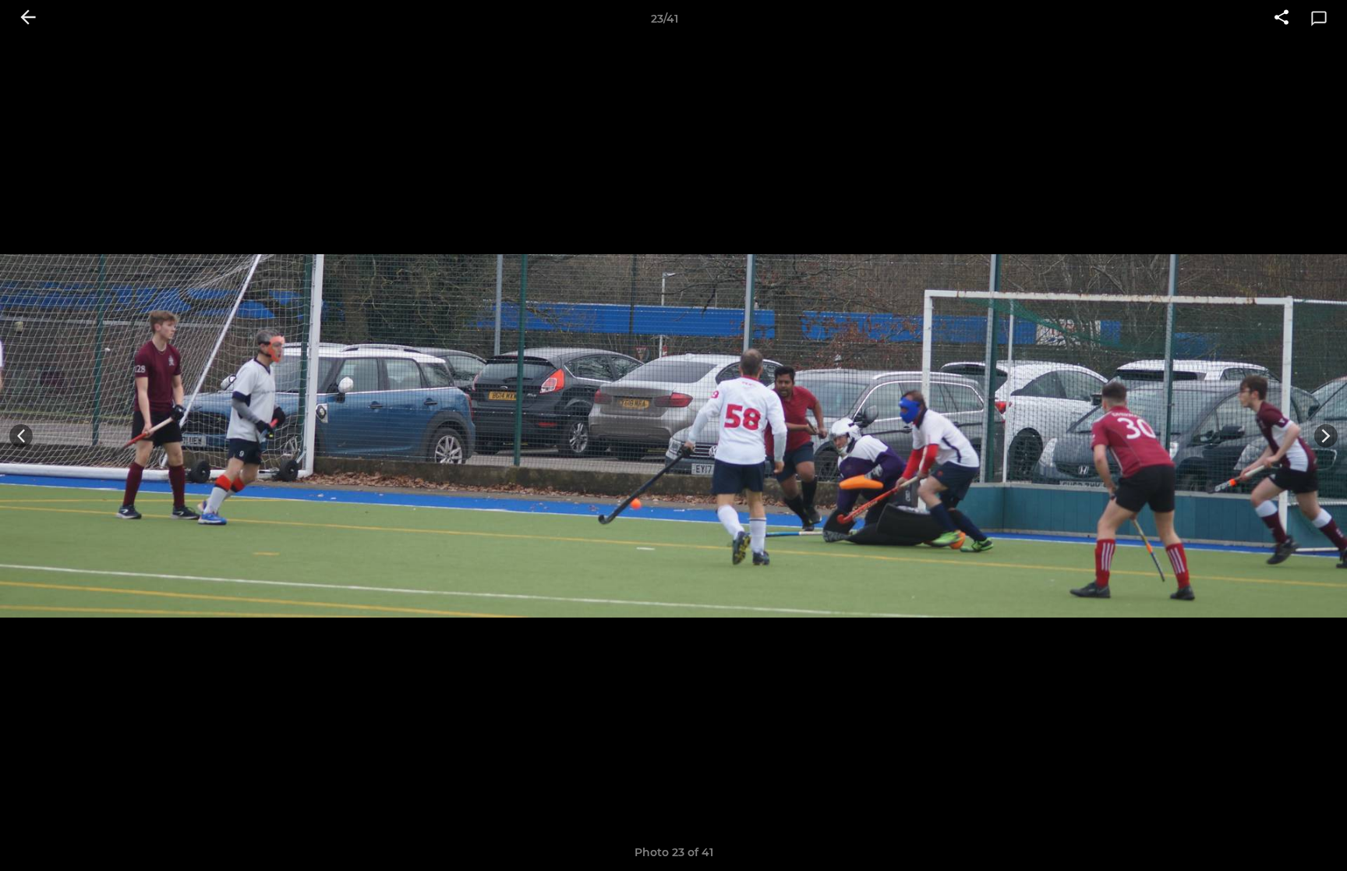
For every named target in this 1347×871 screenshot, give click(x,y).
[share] (1281, 19)
